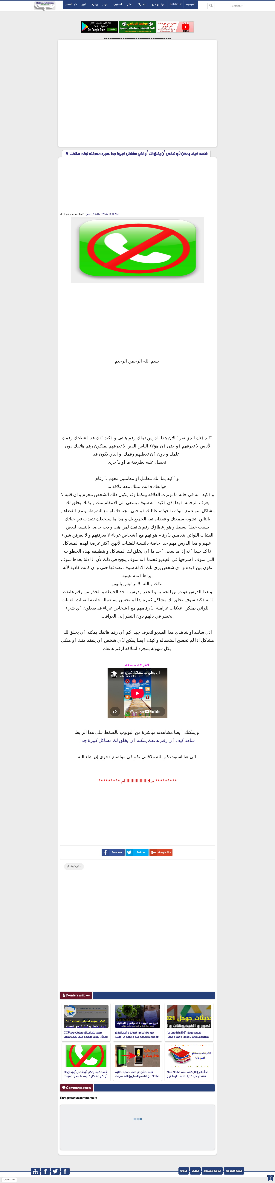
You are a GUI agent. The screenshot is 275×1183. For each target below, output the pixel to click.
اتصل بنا (195, 1171)
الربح (83, 4)
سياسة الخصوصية (234, 1171)
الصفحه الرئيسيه (9, 1179)
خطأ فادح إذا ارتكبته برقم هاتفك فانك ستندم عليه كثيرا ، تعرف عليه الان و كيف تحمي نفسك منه (187, 1076)
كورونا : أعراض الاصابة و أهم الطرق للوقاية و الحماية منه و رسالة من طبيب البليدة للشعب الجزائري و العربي (137, 1037)
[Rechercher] (211, 6)
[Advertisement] (137, 67)
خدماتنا (183, 1171)
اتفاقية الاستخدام (212, 1171)
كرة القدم (71, 4)
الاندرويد (117, 4)
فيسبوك (142, 4)
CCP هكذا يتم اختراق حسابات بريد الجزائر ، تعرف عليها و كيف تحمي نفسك (86, 1034)
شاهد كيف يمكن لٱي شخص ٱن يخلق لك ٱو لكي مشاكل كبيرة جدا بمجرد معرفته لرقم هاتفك (86, 1076)
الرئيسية (190, 4)
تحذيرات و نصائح (74, 866)
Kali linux (176, 4)
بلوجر (105, 4)
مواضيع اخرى (158, 4)
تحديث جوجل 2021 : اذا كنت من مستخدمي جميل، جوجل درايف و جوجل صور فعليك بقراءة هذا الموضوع (188, 1037)
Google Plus (164, 852)
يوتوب (94, 4)
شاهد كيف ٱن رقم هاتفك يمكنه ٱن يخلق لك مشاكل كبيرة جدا (137, 740)
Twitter (141, 852)
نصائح (130, 4)
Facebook (117, 852)
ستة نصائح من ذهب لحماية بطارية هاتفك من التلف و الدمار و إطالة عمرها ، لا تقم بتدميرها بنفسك (137, 1076)
